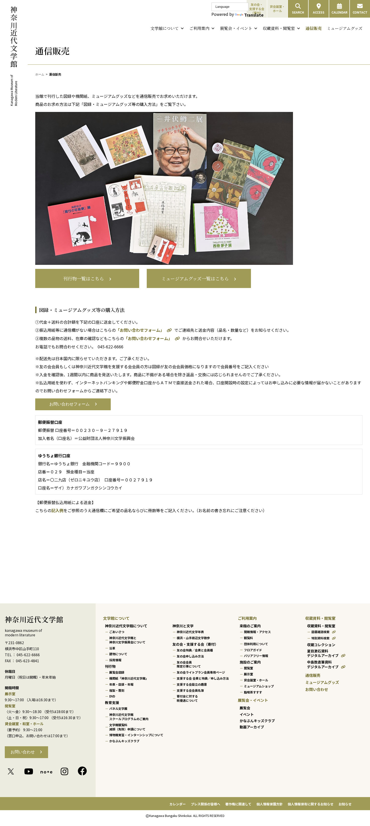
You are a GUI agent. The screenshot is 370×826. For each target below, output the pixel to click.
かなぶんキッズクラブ (124, 741)
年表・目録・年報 (121, 684)
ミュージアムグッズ (344, 28)
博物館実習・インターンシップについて (136, 735)
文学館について (165, 28)
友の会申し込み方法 (190, 656)
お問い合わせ (23, 752)
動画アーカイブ (252, 727)
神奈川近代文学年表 (190, 632)
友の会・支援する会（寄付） (195, 644)
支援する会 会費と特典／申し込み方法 (203, 678)
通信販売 (314, 28)
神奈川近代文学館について (126, 626)
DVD (112, 696)
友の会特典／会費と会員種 (195, 650)
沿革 (112, 648)
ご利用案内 (199, 28)
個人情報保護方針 (269, 804)
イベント (247, 714)
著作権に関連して (238, 804)
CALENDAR (339, 12)
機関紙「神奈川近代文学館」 (129, 678)
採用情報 (115, 660)
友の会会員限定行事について (189, 664)
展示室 (248, 674)
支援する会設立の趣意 (192, 684)
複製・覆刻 (116, 690)
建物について (118, 654)
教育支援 (112, 702)
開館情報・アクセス (257, 632)
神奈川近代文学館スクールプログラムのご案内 (129, 716)
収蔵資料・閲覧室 (279, 28)
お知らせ (345, 804)
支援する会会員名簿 (190, 690)
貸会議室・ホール (277, 8)
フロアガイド (253, 649)
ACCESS (318, 12)
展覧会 (245, 708)
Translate (254, 15)
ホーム (39, 74)
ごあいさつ (116, 632)
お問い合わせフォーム (69, 404)
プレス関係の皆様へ (205, 804)
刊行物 (110, 666)
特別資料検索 (320, 638)
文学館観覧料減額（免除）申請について (127, 727)
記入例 (57, 510)
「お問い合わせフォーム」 (140, 330)
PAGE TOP (357, 796)
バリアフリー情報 (256, 655)
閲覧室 (248, 668)
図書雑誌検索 (320, 632)
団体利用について (256, 644)
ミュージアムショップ (259, 686)
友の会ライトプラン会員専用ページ (201, 672)
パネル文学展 (118, 708)
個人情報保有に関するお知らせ (311, 804)
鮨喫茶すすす (253, 692)
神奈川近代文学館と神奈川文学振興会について (127, 640)
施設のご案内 (250, 662)
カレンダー (177, 804)
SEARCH (298, 12)
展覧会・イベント (236, 28)
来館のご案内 (250, 626)
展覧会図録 (116, 672)
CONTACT (360, 12)
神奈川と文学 (183, 626)
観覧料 (248, 638)
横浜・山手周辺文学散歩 (193, 638)
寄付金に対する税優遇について (187, 698)
